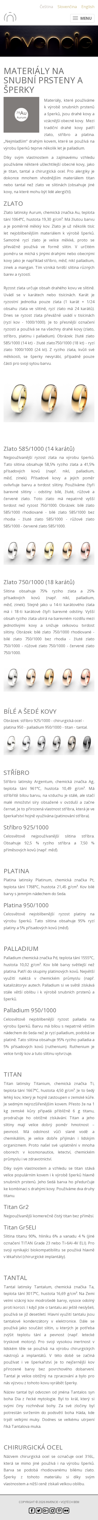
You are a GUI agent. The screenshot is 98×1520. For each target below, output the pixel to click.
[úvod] (10, 17)
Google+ (46, 1511)
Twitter (39, 1511)
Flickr (66, 1511)
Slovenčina (67, 6)
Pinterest (59, 1511)
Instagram (52, 1511)
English (87, 6)
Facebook (32, 1511)
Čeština (46, 6)
